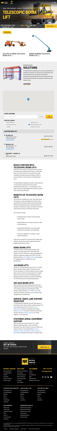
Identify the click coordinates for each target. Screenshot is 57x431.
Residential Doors (24, 415)
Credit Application (21, 378)
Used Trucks (6, 409)
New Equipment (11, 8)
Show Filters (7, 32)
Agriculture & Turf (34, 122)
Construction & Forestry (11, 124)
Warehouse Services (25, 411)
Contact (5, 428)
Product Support (7, 378)
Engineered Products (35, 127)
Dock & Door (23, 413)
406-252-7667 (31, 26)
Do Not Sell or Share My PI (34, 428)
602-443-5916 (49, 156)
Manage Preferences (34, 380)
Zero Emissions (7, 417)
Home (4, 8)
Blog (30, 376)
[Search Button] (52, 3)
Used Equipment (7, 373)
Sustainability (32, 375)
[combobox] (21, 117)
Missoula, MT (10, 144)
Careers (31, 373)
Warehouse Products (25, 409)
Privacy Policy (24, 428)
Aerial (19, 8)
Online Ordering (21, 376)
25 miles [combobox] (41, 116)
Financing (5, 376)
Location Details (10, 140)
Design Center (24, 417)
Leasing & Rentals (7, 411)
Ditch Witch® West (10, 122)
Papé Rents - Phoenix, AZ (13, 153)
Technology (6, 400)
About (30, 371)
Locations (19, 380)
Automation (20, 373)
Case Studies (20, 382)
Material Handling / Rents (36, 124)
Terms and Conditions (13, 428)
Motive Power (6, 380)
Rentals (5, 375)
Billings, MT (9, 135)
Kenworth (8, 127)
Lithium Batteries (21, 375)
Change (12, 27)
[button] (51, 26)
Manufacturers (33, 378)
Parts (4, 396)
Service (5, 398)
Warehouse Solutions (22, 371)
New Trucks (6, 407)
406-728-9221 (49, 147)
